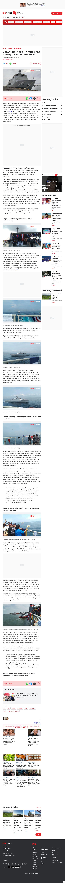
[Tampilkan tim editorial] (40, 718)
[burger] (61, 16)
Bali (17, 270)
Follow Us (5, 840)
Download (5, 843)
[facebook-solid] (30, 98)
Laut (10, 111)
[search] (49, 13)
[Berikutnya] (41, 794)
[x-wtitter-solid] (34, 98)
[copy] (38, 98)
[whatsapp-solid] (27, 98)
